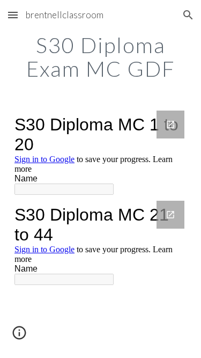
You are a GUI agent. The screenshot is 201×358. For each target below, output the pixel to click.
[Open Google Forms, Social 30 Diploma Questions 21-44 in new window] (170, 215)
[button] (13, 15)
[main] (100, 57)
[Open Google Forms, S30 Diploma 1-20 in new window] (170, 124)
